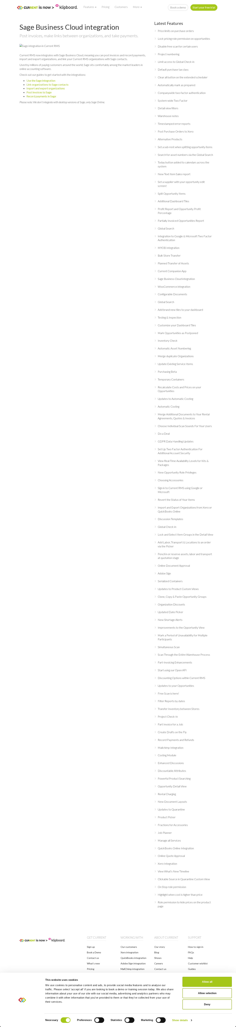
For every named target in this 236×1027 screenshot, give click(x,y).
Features (89, 6)
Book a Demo (94, 952)
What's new (93, 963)
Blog (156, 952)
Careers (158, 963)
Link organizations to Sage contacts (47, 84)
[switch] (99, 1020)
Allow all (207, 981)
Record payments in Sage (41, 96)
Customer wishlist (198, 963)
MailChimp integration (132, 968)
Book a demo (178, 7)
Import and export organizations (45, 88)
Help (190, 957)
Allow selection (207, 993)
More (136, 6)
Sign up (91, 946)
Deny (207, 1004)
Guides (192, 968)
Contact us (93, 957)
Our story (159, 946)
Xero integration (129, 952)
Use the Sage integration (40, 80)
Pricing (105, 6)
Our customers (129, 946)
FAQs (191, 952)
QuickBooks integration (133, 957)
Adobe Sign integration (133, 963)
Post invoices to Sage (38, 92)
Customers (121, 6)
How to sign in (195, 946)
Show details (180, 1020)
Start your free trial (204, 7)
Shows (158, 957)
